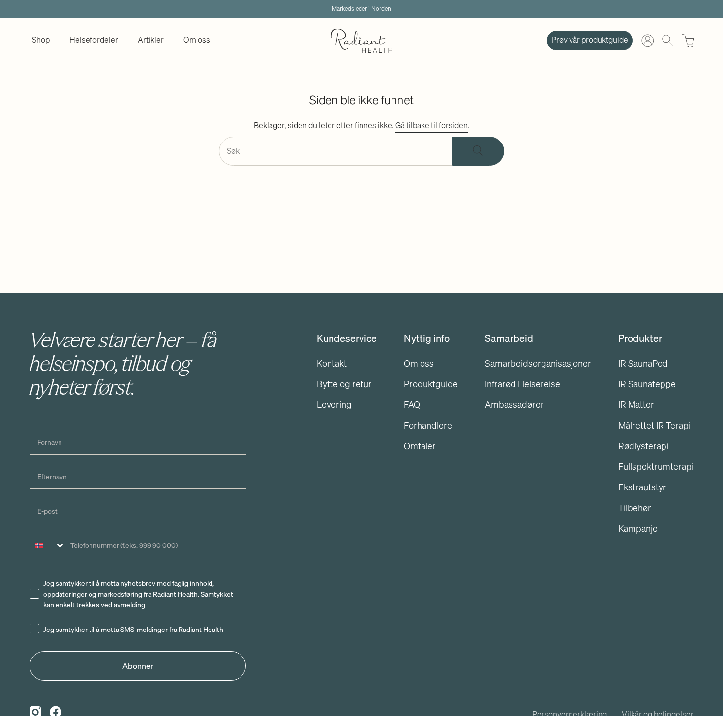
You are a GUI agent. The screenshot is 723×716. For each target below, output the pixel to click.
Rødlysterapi (643, 446)
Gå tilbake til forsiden (431, 125)
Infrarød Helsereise (522, 384)
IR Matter (636, 405)
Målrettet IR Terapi (654, 425)
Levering (334, 405)
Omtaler (420, 446)
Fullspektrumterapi (655, 466)
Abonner (137, 665)
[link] (41, 41)
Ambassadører (514, 405)
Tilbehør (634, 508)
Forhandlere (428, 425)
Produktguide (431, 384)
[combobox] (47, 545)
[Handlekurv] (688, 40)
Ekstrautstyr (642, 487)
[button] (41, 41)
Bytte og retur (344, 384)
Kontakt (332, 363)
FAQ (412, 405)
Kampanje (638, 528)
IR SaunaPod (643, 363)
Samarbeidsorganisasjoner (538, 363)
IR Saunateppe (647, 384)
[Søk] (478, 151)
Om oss (419, 363)
